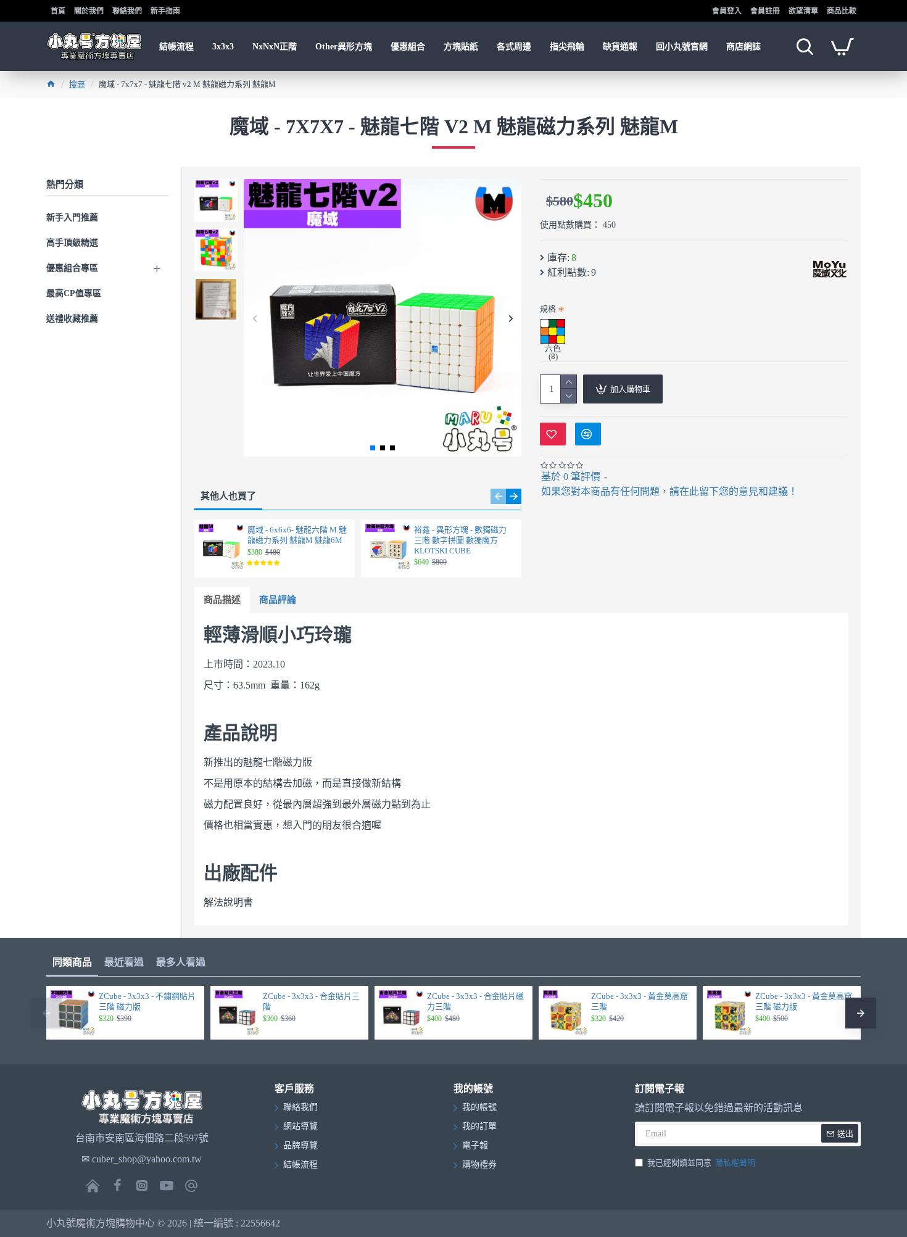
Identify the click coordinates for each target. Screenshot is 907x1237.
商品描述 (222, 600)
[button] (254, 318)
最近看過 (124, 962)
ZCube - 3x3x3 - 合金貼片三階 (311, 1001)
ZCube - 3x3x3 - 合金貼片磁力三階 (475, 1001)
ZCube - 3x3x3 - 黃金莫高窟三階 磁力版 (803, 1001)
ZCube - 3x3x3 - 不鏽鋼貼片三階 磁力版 (147, 1001)
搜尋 (77, 84)
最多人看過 (180, 962)
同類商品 (72, 962)
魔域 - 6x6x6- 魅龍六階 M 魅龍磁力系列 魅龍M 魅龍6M (297, 535)
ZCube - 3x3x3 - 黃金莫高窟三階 (639, 1001)
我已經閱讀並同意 (701, 1162)
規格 (548, 308)
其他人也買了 (228, 496)
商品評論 (277, 600)
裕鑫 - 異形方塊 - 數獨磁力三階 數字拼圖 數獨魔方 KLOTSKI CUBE (460, 540)
